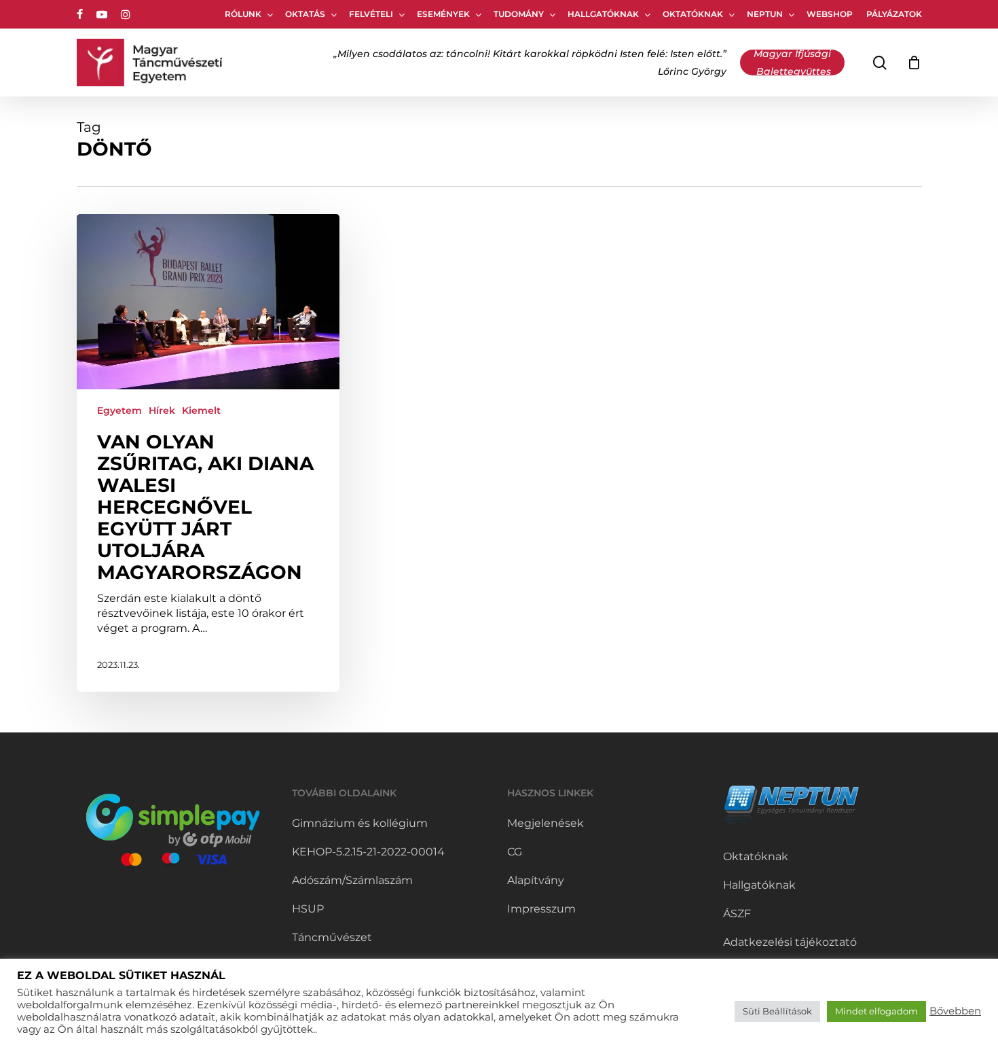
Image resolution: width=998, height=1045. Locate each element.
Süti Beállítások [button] (777, 1011)
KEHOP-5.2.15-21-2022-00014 (368, 851)
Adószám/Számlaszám (352, 880)
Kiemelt (201, 410)
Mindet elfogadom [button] (876, 1011)
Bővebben (955, 1011)
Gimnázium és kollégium (360, 823)
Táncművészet (332, 937)
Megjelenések (545, 823)
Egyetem (119, 410)
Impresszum (541, 908)
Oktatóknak (755, 856)
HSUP (308, 908)
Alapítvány (535, 880)
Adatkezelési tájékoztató (790, 942)
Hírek (162, 410)
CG (514, 851)
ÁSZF (737, 913)
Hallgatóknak (759, 885)
